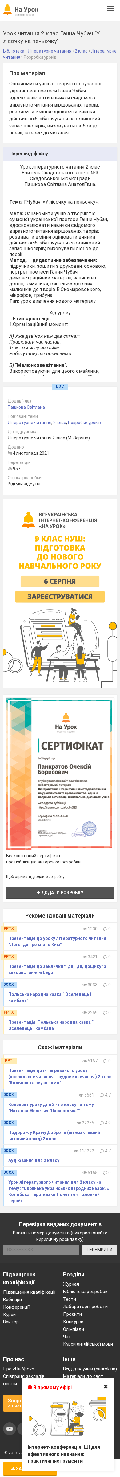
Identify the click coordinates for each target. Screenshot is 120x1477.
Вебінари (12, 1299)
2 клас (59, 422)
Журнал (71, 1284)
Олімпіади (73, 1329)
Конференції (16, 1307)
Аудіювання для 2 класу (33, 1160)
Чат (67, 1336)
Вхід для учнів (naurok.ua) (90, 1369)
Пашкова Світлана (26, 407)
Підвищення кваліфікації (29, 1292)
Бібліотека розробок (85, 1291)
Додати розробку (61, 892)
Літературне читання (29, 422)
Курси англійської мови (88, 1344)
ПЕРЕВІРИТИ (99, 1249)
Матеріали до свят (83, 1376)
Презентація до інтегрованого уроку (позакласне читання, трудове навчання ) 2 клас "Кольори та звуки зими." (59, 1076)
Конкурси (73, 1321)
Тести (69, 1299)
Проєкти (72, 1314)
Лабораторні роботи (85, 1306)
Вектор (11, 1322)
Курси (9, 1314)
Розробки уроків (84, 422)
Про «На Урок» (18, 1369)
